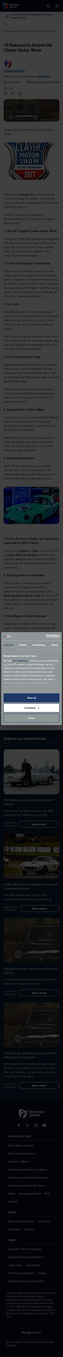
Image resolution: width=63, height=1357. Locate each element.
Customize (29, 708)
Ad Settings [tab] (38, 645)
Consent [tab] (8, 645)
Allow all (31, 697)
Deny (31, 718)
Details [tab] (23, 645)
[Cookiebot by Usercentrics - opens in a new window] (46, 636)
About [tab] (54, 645)
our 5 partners (20, 660)
